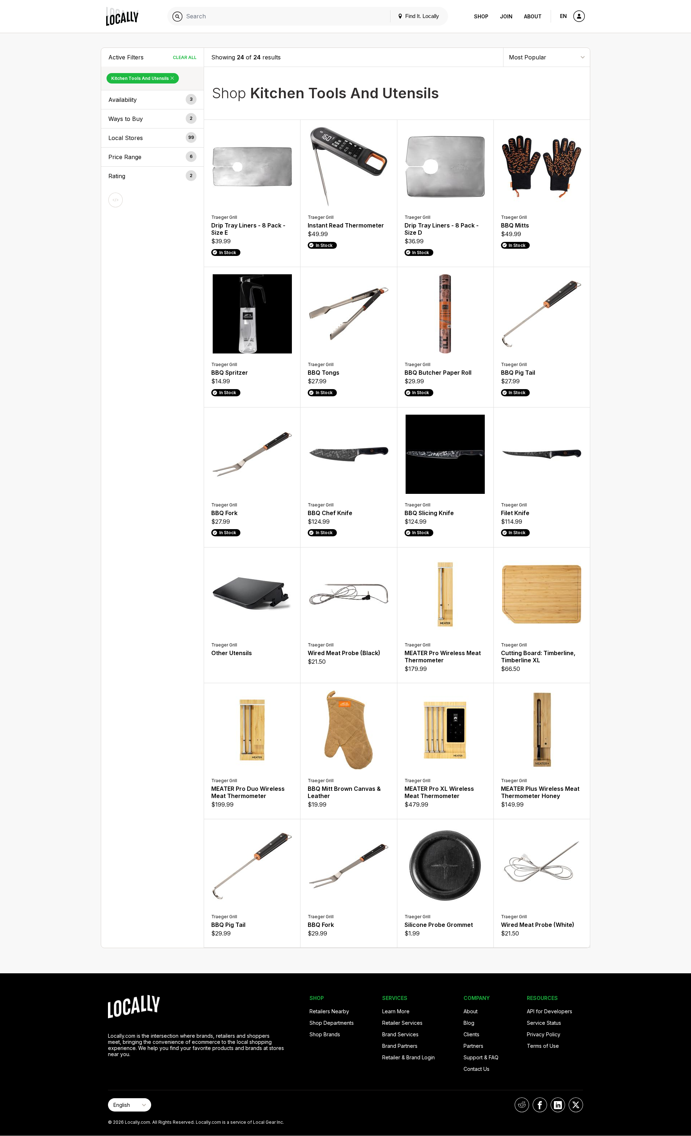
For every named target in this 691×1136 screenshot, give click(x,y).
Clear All (185, 57)
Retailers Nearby (329, 1011)
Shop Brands (325, 1034)
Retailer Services (402, 1023)
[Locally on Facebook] (540, 1104)
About (533, 16)
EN (563, 16)
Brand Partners (399, 1046)
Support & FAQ (481, 1057)
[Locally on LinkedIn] (558, 1104)
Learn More (396, 1011)
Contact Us (476, 1069)
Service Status (544, 1023)
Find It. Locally (421, 16)
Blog (469, 1023)
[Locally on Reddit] (522, 1104)
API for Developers (549, 1011)
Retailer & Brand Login (408, 1057)
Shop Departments (332, 1023)
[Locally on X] (576, 1104)
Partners (473, 1046)
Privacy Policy (543, 1034)
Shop (481, 16)
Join (506, 16)
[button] (152, 99)
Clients (471, 1034)
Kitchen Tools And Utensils (140, 78)
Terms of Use (543, 1046)
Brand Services (400, 1034)
